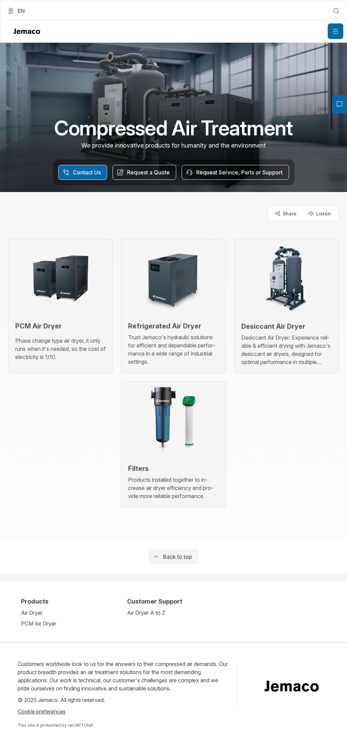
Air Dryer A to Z (146, 612)
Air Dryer (32, 612)
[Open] (335, 31)
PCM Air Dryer (38, 623)
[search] (336, 11)
